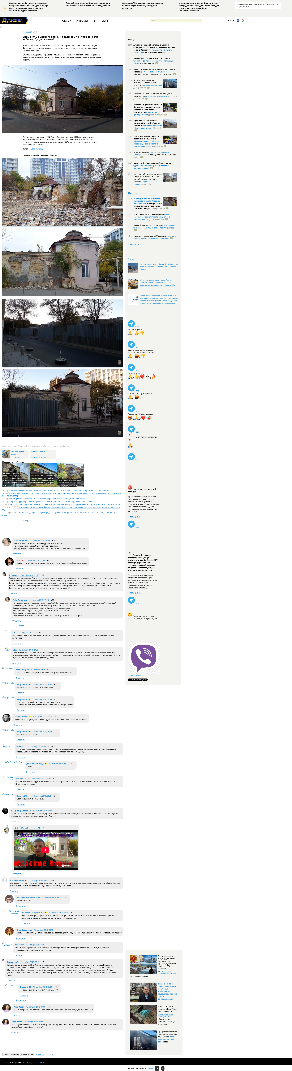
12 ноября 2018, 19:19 (40, 669)
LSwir (16, 828)
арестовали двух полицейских (153, 72)
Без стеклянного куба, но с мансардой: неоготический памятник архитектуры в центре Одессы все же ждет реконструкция (65, 504)
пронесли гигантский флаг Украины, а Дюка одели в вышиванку (146, 144)
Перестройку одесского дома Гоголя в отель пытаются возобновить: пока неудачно (69, 482)
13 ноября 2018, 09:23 (58, 764)
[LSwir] (6, 833)
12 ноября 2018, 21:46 (38, 880)
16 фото (43, 457)
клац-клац (21, 669)
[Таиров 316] (8, 683)
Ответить (17, 554)
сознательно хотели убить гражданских (147, 126)
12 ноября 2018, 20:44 (42, 811)
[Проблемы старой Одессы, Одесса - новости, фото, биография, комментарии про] (6, 457)
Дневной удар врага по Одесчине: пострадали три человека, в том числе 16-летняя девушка (88, 4)
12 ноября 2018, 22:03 (58, 912)
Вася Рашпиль (17, 880)
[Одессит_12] (8, 746)
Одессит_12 (21, 746)
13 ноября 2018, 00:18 (43, 930)
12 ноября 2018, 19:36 (42, 716)
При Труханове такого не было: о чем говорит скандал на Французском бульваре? (48, 498)
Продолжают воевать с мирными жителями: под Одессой (144, 83)
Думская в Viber (135, 675)
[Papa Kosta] (6, 1012)
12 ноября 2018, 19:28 (42, 684)
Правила (40, 1054)
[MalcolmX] (7, 945)
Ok (157, 1068)
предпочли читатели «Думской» (167, 972)
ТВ (94, 20)
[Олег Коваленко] (9, 935)
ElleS (15, 650)
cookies (149, 1068)
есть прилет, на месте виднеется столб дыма (154, 237)
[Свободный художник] (10, 913)
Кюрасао (13, 575)
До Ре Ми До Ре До (35, 764)
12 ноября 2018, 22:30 (35, 560)
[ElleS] (7, 650)
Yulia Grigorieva (21, 540)
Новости (82, 20)
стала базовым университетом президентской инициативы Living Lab (151, 217)
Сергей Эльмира (37, 149)
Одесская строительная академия (148, 214)
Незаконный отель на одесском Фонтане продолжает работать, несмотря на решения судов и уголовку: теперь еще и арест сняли (42, 480)
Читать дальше (134, 517)
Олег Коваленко (24, 930)
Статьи (66, 20)
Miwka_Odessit (20, 716)
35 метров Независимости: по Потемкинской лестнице (147, 137)
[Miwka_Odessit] (6, 721)
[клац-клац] (7, 668)
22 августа (133, 193)
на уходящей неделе (154, 52)
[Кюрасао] (4, 575)
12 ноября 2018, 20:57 (30, 828)
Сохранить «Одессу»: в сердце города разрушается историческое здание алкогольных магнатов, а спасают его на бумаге (60, 513)
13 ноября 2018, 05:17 (29, 962)
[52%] (9, 565)
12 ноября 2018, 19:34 (42, 699)
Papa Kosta (19, 1007)
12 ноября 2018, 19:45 (39, 746)
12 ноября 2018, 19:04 (40, 540)
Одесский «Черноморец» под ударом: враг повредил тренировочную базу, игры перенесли (143, 5)
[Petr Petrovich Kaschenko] (9, 902)
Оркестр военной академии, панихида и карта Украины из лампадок (147, 201)
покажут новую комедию (156, 96)
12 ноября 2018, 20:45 (27, 632)
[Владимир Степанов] (5, 813)
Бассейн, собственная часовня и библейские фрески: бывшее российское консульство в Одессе (148, 178)
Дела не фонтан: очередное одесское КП (151, 58)
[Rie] (7, 632)
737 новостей (15, 457)
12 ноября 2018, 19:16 (29, 575)
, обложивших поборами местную (152, 73)
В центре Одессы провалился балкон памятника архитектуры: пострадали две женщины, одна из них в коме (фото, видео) (61, 508)
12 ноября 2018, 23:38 (28, 650)
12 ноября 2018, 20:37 (41, 778)
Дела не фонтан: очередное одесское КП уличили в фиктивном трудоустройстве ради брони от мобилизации (168, 991)
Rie (13, 632)
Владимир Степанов (21, 811)
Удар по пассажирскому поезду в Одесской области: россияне (146, 123)
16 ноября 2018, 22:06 (33, 1021)
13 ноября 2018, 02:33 (51, 897)
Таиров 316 (22, 684)
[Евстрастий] (3, 960)
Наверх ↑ (27, 520)
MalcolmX (19, 945)
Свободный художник (33, 912)
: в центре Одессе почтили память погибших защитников (147, 206)
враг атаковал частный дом (166, 1039)
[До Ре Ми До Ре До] (14, 762)
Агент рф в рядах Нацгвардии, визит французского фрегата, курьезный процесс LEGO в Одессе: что (154, 47)
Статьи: (131, 259)
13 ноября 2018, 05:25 (42, 987)
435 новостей (35, 457)
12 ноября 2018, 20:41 (42, 796)
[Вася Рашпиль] (4, 882)
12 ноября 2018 (28, 32)
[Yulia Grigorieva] (6, 545)
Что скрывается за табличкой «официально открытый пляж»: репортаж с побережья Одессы (159, 266)
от (146, 63)
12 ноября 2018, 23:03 (35, 945)
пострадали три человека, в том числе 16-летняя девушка (154, 226)
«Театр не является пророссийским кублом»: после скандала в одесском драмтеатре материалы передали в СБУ (157, 282)
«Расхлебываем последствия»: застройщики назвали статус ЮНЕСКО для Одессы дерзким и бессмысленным (60, 490)
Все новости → (134, 244)
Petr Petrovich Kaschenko (28, 897)
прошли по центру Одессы (145, 113)
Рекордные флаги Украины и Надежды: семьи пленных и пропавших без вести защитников (147, 108)
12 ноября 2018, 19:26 (39, 600)
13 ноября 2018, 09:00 (35, 1007)
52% (18, 560)
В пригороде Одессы (142, 152)
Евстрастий (12, 962)
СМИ (105, 20)
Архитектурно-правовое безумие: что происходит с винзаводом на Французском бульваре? (52, 501)
